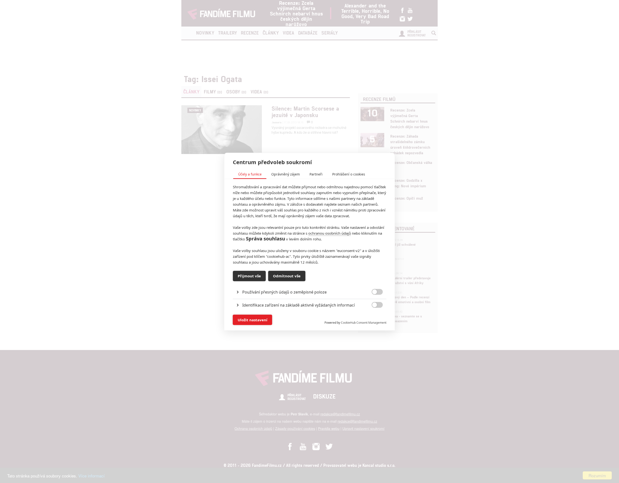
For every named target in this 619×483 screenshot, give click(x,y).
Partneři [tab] (316, 174)
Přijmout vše (249, 275)
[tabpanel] (309, 281)
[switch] (373, 317)
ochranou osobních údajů (329, 233)
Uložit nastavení (252, 319)
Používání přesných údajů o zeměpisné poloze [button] (284, 291)
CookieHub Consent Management (363, 322)
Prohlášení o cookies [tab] (348, 174)
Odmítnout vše (287, 275)
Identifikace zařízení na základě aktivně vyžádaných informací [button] (298, 305)
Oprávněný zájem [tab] (285, 174)
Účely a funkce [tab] (250, 174)
